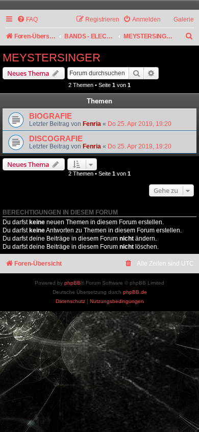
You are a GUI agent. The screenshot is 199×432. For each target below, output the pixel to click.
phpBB (72, 283)
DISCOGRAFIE (56, 139)
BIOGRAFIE (50, 116)
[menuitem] (27, 20)
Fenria (92, 123)
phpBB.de (135, 292)
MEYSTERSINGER (52, 57)
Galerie (183, 19)
